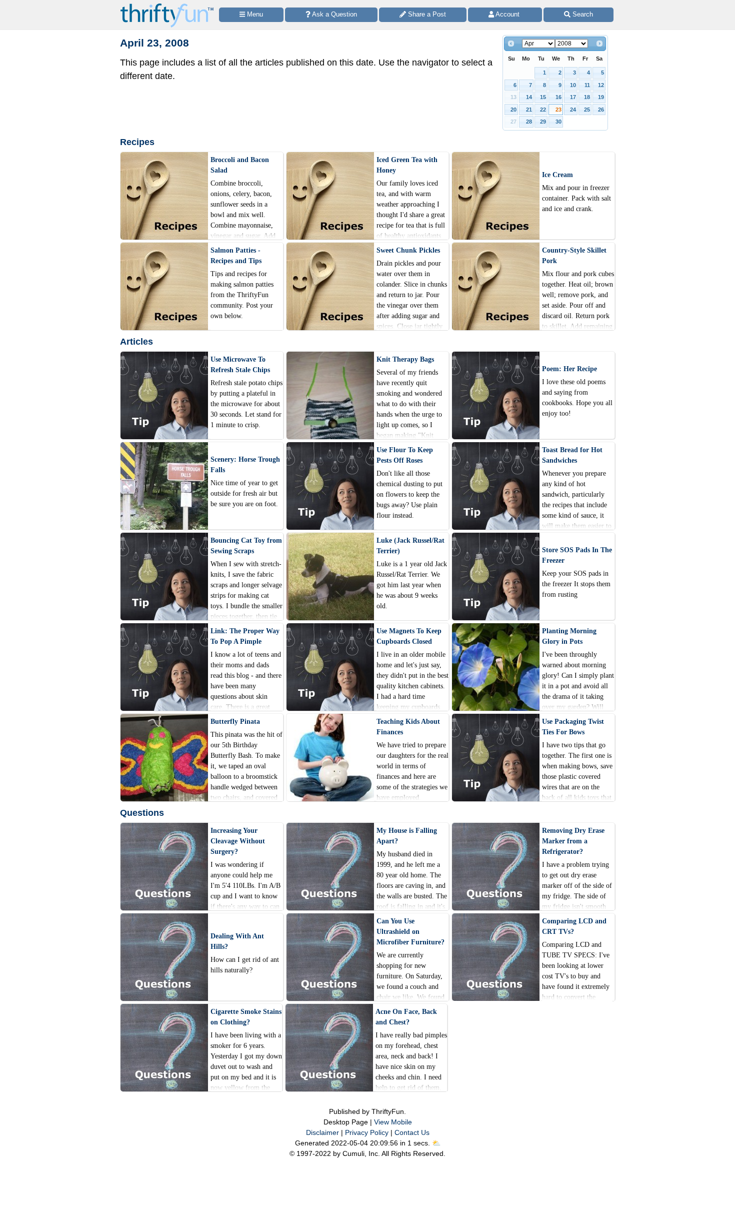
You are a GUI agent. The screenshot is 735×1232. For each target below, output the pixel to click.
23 (559, 110)
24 (573, 110)
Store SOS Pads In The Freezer (577, 555)
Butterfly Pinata (235, 721)
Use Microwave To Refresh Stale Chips (240, 365)
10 (573, 85)
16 (559, 97)
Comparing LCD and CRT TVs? (574, 926)
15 (543, 97)
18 (587, 97)
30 (559, 122)
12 (601, 85)
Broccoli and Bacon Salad (239, 165)
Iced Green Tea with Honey (407, 165)
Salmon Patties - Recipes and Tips (236, 256)
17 (573, 97)
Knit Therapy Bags (405, 359)
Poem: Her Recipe (569, 369)
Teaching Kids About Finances (408, 727)
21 (529, 110)
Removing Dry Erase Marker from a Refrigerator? (573, 841)
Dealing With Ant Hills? (237, 941)
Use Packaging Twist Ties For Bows (573, 727)
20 (513, 110)
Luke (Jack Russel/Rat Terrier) (410, 546)
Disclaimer (322, 1132)
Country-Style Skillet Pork (574, 256)
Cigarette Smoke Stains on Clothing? (246, 1017)
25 (587, 110)
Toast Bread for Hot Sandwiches (572, 455)
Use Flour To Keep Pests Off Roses (404, 455)
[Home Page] (167, 6)
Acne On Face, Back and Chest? (406, 1017)
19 (601, 97)
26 (601, 110)
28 (529, 122)
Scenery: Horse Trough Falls (245, 465)
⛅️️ (436, 1143)
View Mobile (393, 1122)
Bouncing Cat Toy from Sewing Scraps (246, 546)
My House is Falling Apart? (406, 836)
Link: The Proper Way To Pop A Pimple (245, 636)
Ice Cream (557, 175)
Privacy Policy (366, 1132)
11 (587, 85)
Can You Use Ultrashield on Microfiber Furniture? (410, 931)
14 (529, 97)
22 (543, 110)
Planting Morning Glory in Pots (569, 636)
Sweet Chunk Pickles (408, 250)
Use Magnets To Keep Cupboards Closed (409, 636)
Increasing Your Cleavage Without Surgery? (237, 841)
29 (543, 122)
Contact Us (412, 1132)
